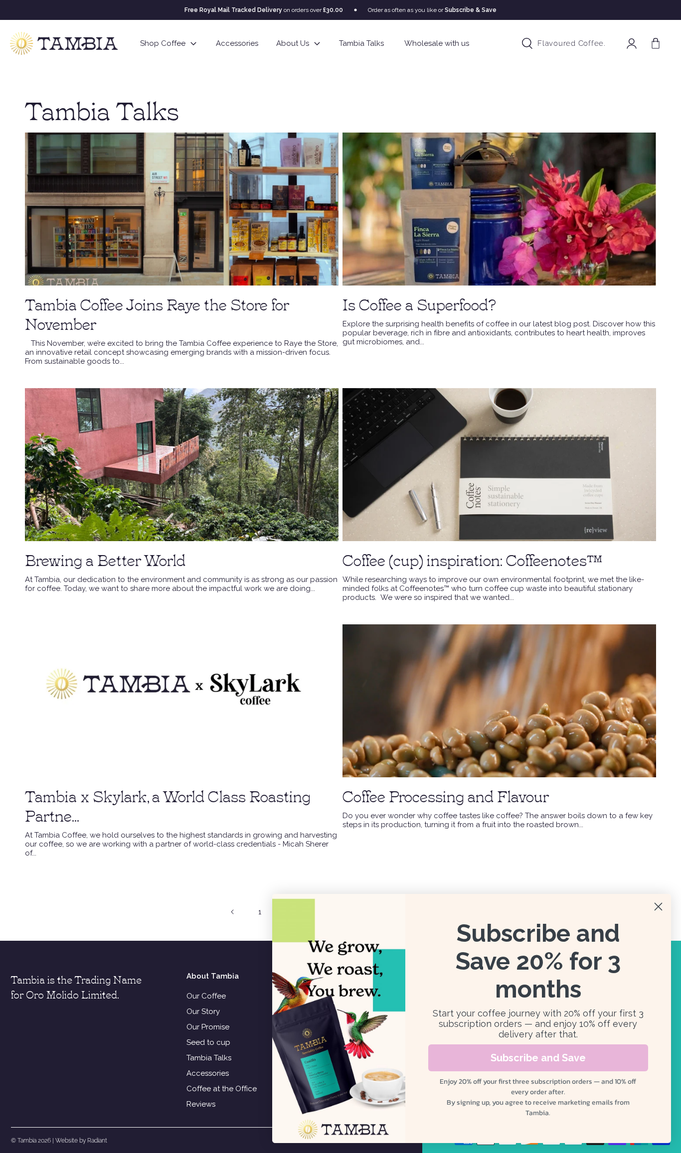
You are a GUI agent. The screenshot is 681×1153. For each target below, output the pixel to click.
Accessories (207, 1073)
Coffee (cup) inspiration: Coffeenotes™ (472, 559)
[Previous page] (233, 912)
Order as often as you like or (432, 9)
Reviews (200, 1104)
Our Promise (207, 1026)
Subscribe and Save (538, 1058)
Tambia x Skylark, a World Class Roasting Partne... (168, 805)
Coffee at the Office (221, 1088)
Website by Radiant (81, 1140)
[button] (655, 43)
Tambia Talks (208, 1057)
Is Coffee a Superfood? (419, 303)
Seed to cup (208, 1042)
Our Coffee (206, 996)
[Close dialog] (658, 906)
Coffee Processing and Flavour (445, 795)
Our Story (203, 1011)
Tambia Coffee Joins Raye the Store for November (157, 313)
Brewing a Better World (105, 559)
